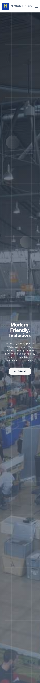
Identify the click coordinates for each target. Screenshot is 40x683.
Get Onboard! (20, 371)
